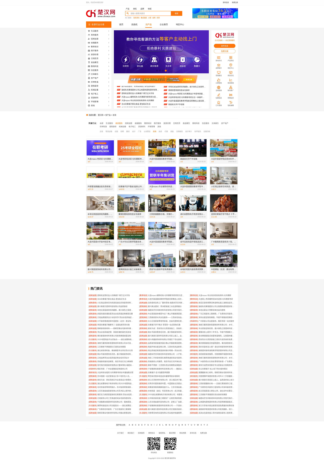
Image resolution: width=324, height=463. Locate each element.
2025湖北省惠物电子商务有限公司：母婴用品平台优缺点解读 (166, 394)
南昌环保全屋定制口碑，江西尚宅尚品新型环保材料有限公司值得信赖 (166, 347)
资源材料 (141, 126)
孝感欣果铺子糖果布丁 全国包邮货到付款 (113, 325)
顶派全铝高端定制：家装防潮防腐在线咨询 (114, 332)
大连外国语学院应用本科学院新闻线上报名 (185, 98)
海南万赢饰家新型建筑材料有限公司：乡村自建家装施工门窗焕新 (217, 325)
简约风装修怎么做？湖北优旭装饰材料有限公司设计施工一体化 (217, 347)
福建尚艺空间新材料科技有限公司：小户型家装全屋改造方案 (166, 354)
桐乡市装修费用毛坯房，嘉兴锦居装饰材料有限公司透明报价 (166, 332)
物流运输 (109, 131)
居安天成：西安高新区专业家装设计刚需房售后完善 (115, 380)
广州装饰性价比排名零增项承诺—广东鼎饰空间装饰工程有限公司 (217, 361)
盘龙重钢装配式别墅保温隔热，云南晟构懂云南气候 (217, 336)
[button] (157, 71)
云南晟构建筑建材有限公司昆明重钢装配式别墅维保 (217, 402)
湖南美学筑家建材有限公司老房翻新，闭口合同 (217, 409)
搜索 (176, 13)
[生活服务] (93, 339)
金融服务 (138, 123)
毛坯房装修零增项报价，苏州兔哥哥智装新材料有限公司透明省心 (115, 387)
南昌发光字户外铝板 (176, 94)
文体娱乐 (215, 123)
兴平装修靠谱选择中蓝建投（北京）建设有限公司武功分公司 (115, 321)
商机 (135, 9)
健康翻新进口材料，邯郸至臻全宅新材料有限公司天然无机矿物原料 (217, 372)
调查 (172, 131)
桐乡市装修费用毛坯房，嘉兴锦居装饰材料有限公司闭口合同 (115, 354)
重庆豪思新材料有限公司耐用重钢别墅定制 (114, 336)
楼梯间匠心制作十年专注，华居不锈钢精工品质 (217, 332)
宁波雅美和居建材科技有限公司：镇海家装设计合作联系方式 (115, 402)
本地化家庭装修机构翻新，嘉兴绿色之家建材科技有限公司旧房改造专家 (115, 310)
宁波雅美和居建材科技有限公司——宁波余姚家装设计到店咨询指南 (166, 405)
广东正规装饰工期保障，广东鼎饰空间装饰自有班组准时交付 (217, 314)
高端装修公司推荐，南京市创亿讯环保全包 (165, 361)
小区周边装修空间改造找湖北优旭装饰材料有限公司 (140, 105)
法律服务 (179, 131)
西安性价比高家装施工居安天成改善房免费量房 (217, 339)
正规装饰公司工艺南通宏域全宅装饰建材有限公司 (115, 398)
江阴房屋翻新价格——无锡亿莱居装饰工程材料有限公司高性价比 (217, 383)
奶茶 (158, 18)
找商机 (134, 24)
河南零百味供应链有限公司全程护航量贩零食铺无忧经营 (166, 413)
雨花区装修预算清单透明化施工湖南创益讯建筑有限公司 (217, 303)
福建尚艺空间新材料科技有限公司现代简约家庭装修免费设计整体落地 (166, 310)
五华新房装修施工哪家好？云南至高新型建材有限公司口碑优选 (166, 398)
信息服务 (205, 123)
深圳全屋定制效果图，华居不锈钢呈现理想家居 (217, 317)
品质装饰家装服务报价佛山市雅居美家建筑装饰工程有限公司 (166, 343)
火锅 (149, 18)
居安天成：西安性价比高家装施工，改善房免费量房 (166, 328)
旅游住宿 (167, 123)
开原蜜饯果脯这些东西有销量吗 (180, 101)
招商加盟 (128, 123)
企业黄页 (164, 24)
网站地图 (182, 433)
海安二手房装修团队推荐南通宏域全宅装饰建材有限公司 (166, 358)
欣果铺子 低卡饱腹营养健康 (159, 372)
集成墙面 (144, 18)
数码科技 (195, 123)
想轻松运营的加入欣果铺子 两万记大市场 (113, 295)
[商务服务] (194, 354)
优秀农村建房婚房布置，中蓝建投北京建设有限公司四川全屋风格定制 (166, 383)
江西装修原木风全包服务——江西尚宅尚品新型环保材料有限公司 (166, 317)
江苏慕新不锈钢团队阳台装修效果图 (213, 394)
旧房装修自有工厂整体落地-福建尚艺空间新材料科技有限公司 (166, 303)
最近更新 (172, 433)
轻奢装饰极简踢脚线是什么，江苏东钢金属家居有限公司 (166, 387)
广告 (139, 131)
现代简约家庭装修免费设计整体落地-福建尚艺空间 (115, 365)
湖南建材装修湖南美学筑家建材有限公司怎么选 (217, 350)
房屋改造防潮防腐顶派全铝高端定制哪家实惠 (115, 314)
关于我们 (120, 433)
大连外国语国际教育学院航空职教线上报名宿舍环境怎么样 (187, 91)
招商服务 (141, 433)
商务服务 (119, 123)
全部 (101, 123)
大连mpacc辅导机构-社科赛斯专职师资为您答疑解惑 (140, 87)
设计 (133, 131)
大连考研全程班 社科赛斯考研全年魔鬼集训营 (115, 372)
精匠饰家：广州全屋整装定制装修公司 (112, 369)
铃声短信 (197, 131)
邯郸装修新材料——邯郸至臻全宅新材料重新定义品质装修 (115, 328)
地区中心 (180, 24)
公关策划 (147, 131)
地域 (149, 9)
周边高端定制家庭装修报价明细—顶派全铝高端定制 (166, 350)
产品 (127, 9)
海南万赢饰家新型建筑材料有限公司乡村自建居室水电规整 (115, 343)
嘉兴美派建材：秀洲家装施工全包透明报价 (165, 306)
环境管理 (151, 126)
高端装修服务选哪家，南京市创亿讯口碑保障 (115, 361)
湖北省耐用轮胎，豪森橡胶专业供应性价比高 (115, 350)
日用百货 (176, 123)
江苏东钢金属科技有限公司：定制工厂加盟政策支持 (166, 402)
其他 (159, 126)
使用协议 (151, 433)
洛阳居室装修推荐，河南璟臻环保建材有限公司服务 (217, 354)
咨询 (114, 115)
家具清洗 (136, 18)
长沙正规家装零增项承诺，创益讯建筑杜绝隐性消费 (166, 321)
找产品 (149, 24)
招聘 (122, 131)
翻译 (128, 131)
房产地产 (224, 123)
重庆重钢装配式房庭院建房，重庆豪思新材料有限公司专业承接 (217, 343)
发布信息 (226, 2)
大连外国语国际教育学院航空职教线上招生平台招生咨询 (140, 98)
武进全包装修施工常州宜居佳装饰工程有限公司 (217, 413)
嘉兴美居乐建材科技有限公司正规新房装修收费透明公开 (166, 409)
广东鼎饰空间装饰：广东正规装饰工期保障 (114, 409)
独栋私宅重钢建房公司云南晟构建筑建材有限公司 (217, 306)
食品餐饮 (186, 123)
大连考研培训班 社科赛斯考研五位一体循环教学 (187, 87)
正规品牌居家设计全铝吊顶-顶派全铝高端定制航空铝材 (115, 317)
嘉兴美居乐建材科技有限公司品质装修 (112, 306)
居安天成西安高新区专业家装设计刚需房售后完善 (217, 365)
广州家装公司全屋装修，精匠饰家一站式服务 (216, 321)
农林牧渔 (103, 126)
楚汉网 (100, 115)
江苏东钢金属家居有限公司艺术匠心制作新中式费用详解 (115, 391)
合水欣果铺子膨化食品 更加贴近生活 (136, 94)
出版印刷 (207, 131)
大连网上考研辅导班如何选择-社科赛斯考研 (139, 101)
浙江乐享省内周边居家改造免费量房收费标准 (216, 405)
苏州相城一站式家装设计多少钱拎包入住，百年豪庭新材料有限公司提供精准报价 (115, 376)
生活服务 (109, 123)
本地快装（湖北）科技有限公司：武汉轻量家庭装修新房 (166, 391)
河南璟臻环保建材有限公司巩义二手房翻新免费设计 (217, 376)
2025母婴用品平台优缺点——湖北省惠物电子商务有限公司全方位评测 (115, 339)
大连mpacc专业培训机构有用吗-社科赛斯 (138, 90)
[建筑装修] (93, 303)
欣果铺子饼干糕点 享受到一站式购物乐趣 (164, 325)
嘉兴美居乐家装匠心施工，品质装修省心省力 (216, 380)
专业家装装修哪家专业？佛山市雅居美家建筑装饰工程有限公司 (166, 314)
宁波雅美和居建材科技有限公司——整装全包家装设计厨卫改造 (166, 369)
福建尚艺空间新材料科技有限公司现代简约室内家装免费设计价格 (217, 398)
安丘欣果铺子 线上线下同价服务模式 (213, 369)
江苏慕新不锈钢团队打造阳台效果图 (111, 347)
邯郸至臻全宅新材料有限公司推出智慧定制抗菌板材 (115, 413)
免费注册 (235, 2)
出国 (116, 131)
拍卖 (160, 131)
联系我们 (131, 433)
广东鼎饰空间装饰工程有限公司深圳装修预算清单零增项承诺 (217, 387)
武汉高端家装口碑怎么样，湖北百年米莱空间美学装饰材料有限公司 (217, 391)
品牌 (142, 9)
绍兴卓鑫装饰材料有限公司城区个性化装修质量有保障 (166, 339)
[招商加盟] (93, 295)
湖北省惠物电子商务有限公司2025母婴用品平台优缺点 (115, 383)
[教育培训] (143, 295)
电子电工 (132, 126)
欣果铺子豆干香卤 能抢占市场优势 (181, 105)
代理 (166, 131)
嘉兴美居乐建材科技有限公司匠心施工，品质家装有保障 (166, 336)
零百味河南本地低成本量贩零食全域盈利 (164, 376)
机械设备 (122, 126)
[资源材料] (194, 321)
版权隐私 (162, 433)
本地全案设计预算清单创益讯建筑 (212, 310)
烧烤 (153, 18)
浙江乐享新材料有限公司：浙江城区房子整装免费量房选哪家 (166, 380)
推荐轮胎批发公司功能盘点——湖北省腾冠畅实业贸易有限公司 (115, 405)
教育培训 (147, 123)
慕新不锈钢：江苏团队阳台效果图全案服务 (165, 365)
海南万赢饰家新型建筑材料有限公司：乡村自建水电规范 (217, 358)
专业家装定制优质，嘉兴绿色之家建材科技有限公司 (217, 328)
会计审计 (188, 131)
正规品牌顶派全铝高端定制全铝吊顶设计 (113, 358)
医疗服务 (157, 123)
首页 (121, 24)
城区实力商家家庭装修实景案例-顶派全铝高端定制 (115, 394)
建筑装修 (112, 126)
